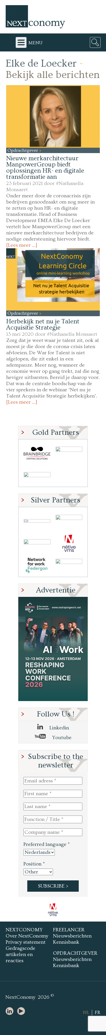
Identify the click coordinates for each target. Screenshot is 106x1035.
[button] (53, 116)
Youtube (61, 737)
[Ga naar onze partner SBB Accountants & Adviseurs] (69, 565)
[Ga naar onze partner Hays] (37, 475)
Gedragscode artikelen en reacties (20, 954)
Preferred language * (46, 844)
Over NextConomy (27, 936)
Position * (34, 864)
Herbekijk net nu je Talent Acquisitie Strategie (43, 324)
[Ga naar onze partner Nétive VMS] (69, 543)
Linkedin (58, 728)
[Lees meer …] (21, 245)
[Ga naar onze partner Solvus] (37, 543)
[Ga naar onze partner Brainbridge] (37, 453)
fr (97, 1012)
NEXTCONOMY (24, 930)
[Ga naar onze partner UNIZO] (69, 521)
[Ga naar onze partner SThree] (69, 453)
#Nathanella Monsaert (72, 334)
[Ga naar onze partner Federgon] (37, 565)
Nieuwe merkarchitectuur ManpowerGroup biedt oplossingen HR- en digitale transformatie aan (45, 168)
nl (86, 1012)
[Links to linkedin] (11, 1011)
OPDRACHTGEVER (75, 953)
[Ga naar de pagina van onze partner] (53, 909)
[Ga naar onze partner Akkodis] (37, 521)
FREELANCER (69, 930)
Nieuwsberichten (72, 936)
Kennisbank (66, 942)
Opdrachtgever (23, 150)
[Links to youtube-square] (22, 1011)
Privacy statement (26, 942)
